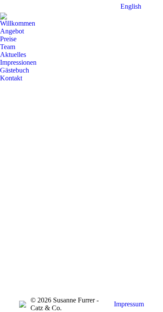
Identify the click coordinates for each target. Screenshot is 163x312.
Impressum (129, 304)
